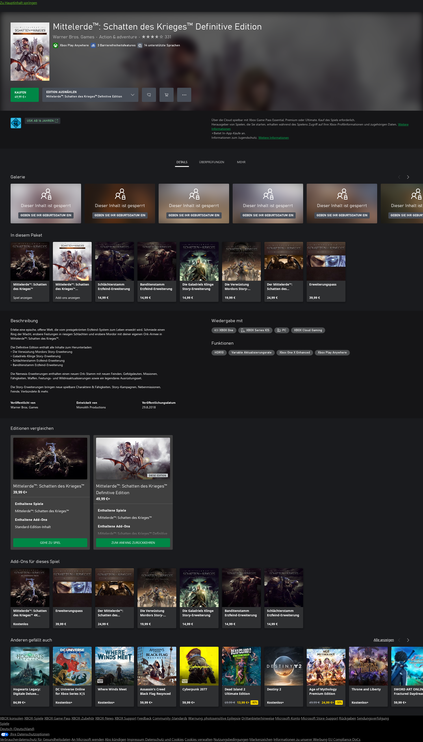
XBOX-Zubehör (82, 718)
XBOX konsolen (11, 718)
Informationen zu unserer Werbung (300, 739)
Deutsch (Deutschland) (17, 728)
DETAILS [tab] (181, 162)
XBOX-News (104, 718)
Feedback (144, 718)
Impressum (136, 739)
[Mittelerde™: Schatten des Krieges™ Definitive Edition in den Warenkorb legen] (167, 95)
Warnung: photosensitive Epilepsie (214, 718)
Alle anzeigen (384, 639)
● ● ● (184, 94)
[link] (30, 272)
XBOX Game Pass (57, 718)
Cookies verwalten (199, 739)
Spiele (4, 723)
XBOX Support (125, 718)
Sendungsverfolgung (373, 718)
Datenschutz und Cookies (164, 739)
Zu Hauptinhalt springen (18, 2)
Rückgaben (347, 718)
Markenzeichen (261, 739)
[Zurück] (399, 177)
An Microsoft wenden (87, 739)
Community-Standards (169, 718)
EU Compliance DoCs (344, 739)
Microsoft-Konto (287, 718)
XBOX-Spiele (33, 718)
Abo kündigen (115, 739)
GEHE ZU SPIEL (50, 542)
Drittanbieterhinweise (257, 718)
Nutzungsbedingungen (231, 739)
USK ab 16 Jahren (40, 120)
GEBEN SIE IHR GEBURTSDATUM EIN (45, 215)
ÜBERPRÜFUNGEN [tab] (211, 162)
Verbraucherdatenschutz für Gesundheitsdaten (35, 739)
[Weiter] (408, 177)
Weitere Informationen (273, 137)
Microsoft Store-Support (319, 718)
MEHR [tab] (241, 162)
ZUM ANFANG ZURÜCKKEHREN (133, 542)
